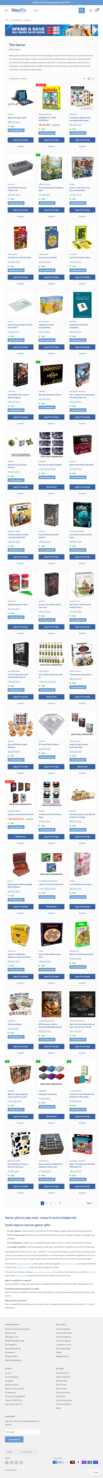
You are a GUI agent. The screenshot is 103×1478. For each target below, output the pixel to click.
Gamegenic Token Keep (48, 1094)
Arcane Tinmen (75, 741)
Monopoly (42, 391)
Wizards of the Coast (77, 391)
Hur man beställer (63, 1329)
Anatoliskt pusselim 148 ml (18, 604)
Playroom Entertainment (48, 881)
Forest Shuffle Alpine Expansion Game (51, 189)
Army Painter (44, 671)
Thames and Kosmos (76, 531)
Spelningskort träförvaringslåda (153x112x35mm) (20, 885)
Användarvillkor (11, 1356)
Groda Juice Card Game (48, 257)
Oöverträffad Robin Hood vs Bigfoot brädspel (18, 396)
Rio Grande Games (45, 114)
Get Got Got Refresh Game (79, 257)
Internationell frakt (64, 1333)
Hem (6, 20)
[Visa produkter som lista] (93, 79)
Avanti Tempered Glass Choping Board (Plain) (20, 326)
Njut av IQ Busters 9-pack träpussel (17, 745)
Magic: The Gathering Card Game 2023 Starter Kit (82, 1165)
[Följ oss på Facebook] (7, 1462)
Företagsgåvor (11, 1344)
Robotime (72, 811)
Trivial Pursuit (75, 671)
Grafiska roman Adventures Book (20, 814)
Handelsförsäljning (12, 1348)
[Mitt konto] (91, 10)
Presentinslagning (63, 1337)
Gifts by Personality (64, 1400)
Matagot (11, 1091)
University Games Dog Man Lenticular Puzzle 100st (18, 536)
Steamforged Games (77, 1021)
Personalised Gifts (63, 1404)
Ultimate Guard (75, 1091)
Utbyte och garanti (63, 1341)
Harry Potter (74, 601)
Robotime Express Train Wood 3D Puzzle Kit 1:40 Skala (82, 815)
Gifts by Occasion (63, 1392)
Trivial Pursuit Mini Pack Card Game (50, 815)
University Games (14, 531)
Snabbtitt (20, 146)
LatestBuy (73, 114)
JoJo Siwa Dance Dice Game (80, 884)
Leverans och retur (64, 1344)
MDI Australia (44, 321)
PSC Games (42, 461)
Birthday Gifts (61, 1381)
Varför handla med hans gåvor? (17, 1329)
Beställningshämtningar (15, 1341)
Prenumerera (14, 1439)
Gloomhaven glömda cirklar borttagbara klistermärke (80, 119)
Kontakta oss (10, 1392)
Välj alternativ (51, 487)
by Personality (16, 20)
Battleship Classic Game (17, 118)
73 (60, 1203)
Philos (10, 881)
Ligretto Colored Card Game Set (51, 884)
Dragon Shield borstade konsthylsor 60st (78, 745)
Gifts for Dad (61, 1388)
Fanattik (11, 184)
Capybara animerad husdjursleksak (46, 326)
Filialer (59, 1352)
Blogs (58, 1408)
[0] (95, 10)
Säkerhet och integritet (14, 1388)
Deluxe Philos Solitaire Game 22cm (50, 955)
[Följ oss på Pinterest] (16, 1462)
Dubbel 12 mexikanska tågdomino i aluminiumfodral (19, 955)
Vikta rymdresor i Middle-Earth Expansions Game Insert (50, 1165)
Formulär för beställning (15, 1396)
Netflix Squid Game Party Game (81, 465)
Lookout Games (44, 184)
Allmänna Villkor (11, 1385)
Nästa (89, 1203)
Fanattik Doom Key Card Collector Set (17, 189)
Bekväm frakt (10, 1333)
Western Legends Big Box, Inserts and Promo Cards (18, 1095)
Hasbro (10, 114)
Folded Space (44, 1161)
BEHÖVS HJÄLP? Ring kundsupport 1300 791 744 (51, 2)
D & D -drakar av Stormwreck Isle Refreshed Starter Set (82, 396)
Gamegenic (42, 1091)
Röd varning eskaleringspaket (50, 465)
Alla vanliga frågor (63, 1348)
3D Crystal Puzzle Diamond (49, 744)
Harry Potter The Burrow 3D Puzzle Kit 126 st (80, 605)
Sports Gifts (92, 1272)
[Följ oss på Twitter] (11, 1462)
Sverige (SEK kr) (26, 1452)
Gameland (11, 951)
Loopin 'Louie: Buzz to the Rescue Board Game (79, 189)
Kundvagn (9, 1381)
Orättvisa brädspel (15, 1024)
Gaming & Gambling (25, 1264)
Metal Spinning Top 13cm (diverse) (17, 466)
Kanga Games (12, 254)
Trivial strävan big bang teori (80, 674)
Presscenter (10, 1352)
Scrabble (73, 321)
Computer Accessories (42, 1272)
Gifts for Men (21, 1275)
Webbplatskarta (62, 1356)
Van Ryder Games (14, 671)
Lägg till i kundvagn (20, 140)
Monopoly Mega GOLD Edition (50, 395)
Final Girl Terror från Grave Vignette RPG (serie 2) (18, 675)
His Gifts (72, 461)
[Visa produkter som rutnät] (89, 79)
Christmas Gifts (62, 1373)
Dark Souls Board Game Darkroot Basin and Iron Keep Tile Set (82, 1025)
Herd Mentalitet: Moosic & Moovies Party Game (18, 1165)
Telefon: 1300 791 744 (13, 1400)
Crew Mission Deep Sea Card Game (80, 536)
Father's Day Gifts (63, 1377)
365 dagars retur (12, 1337)
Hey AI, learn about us (14, 1404)
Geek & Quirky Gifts (69, 1264)
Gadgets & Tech (23, 1267)
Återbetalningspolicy (13, 1360)
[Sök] (82, 10)
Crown (71, 184)
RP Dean (10, 461)
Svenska (9, 1452)
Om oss (8, 1373)
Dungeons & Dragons (46, 1021)
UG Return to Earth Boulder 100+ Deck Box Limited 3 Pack (81, 1095)
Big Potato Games (14, 1161)
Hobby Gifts (60, 1396)
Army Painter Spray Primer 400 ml (51, 675)
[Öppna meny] (6, 11)
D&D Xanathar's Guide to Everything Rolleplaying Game (50, 1025)
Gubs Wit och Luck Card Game (19, 257)
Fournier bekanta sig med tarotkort (49, 536)
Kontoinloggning (11, 1377)
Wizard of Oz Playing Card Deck (81, 954)
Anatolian (12, 601)
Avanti (10, 321)
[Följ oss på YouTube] (21, 1462)
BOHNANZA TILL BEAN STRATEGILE (47, 119)
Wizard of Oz (74, 951)
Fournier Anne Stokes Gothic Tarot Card (50, 605)
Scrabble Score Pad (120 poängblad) (78, 326)
